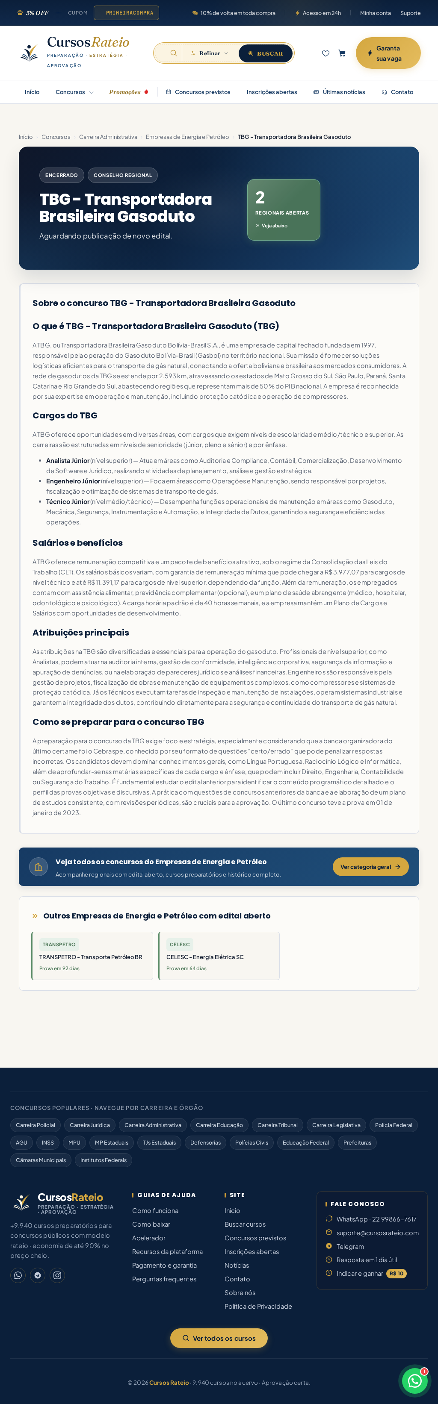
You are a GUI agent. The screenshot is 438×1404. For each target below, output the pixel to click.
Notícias (237, 1265)
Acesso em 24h (322, 12)
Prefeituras (357, 1142)
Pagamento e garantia (164, 1265)
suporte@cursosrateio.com (378, 1232)
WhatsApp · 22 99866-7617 (377, 1219)
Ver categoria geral (365, 866)
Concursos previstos (202, 91)
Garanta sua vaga (389, 53)
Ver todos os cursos (224, 1338)
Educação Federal (306, 1142)
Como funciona (155, 1210)
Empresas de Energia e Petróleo (187, 136)
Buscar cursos (245, 1224)
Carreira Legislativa (336, 1124)
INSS (48, 1142)
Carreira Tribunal (277, 1124)
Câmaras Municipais (41, 1160)
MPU (74, 1142)
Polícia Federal (393, 1124)
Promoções (125, 92)
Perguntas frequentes (164, 1279)
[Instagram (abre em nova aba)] (57, 1275)
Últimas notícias (343, 91)
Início (32, 91)
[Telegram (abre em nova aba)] (37, 1275)
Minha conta (375, 12)
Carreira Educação (219, 1124)
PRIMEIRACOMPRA (130, 12)
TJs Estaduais (159, 1142)
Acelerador (149, 1238)
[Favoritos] (325, 53)
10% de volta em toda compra (238, 12)
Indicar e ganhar (370, 1273)
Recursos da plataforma (167, 1251)
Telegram (350, 1246)
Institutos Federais (103, 1160)
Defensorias (205, 1142)
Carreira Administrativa (108, 136)
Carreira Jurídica (90, 1124)
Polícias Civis (251, 1142)
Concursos (70, 91)
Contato (401, 91)
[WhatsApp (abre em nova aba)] (18, 1275)
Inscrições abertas (272, 91)
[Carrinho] (342, 53)
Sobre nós (240, 1292)
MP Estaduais (111, 1142)
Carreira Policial (35, 1124)
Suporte (410, 12)
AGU (21, 1142)
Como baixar (151, 1224)
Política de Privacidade (258, 1306)
